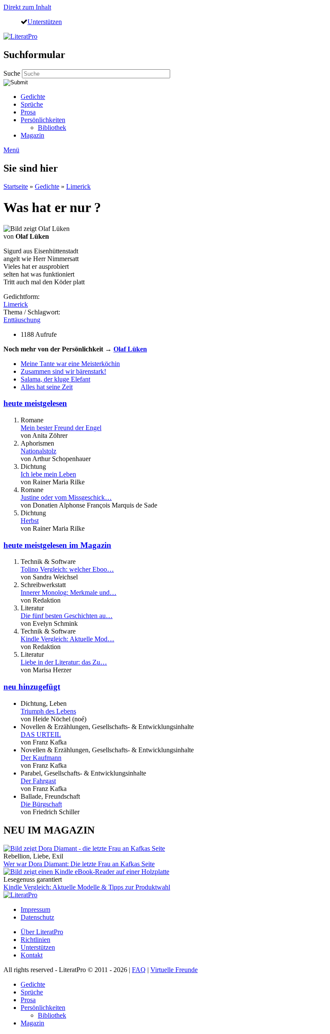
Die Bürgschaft (41, 804)
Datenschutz (37, 917)
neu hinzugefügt (31, 686)
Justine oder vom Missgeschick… (66, 497)
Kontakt (32, 955)
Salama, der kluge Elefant (55, 379)
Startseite (15, 186)
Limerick (78, 186)
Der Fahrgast (38, 781)
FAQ (139, 969)
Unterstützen (45, 21)
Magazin (32, 135)
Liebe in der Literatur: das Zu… (64, 662)
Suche (12, 73)
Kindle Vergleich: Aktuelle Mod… (67, 639)
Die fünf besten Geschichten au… (67, 615)
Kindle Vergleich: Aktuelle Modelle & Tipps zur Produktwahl (86, 887)
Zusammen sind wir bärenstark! (63, 371)
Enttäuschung (21, 319)
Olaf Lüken (130, 349)
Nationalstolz (38, 451)
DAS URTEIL (41, 734)
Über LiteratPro (42, 932)
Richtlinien (35, 939)
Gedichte (33, 96)
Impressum (35, 909)
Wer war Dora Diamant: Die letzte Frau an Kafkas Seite (79, 864)
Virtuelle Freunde (174, 969)
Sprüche (32, 104)
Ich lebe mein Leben (48, 474)
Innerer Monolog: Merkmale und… (68, 592)
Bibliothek (52, 127)
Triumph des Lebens (48, 711)
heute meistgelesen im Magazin (57, 545)
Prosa (28, 112)
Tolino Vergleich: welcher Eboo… (67, 569)
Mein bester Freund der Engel (61, 427)
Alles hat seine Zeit (47, 387)
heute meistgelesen (35, 403)
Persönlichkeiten (43, 119)
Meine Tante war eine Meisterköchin (70, 363)
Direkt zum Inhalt (27, 7)
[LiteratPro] (20, 36)
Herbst (30, 520)
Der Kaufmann (41, 757)
